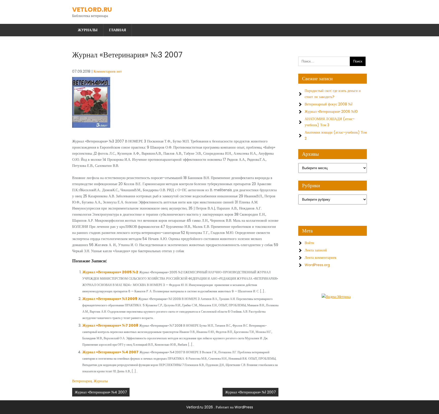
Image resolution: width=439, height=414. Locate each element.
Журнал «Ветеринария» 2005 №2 (110, 272)
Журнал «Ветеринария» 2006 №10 (331, 111)
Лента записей (316, 250)
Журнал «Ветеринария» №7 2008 (110, 325)
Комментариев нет (107, 71)
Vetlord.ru (92, 9)
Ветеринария (82, 381)
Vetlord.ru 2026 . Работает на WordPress (219, 407)
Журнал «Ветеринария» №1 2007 (250, 392)
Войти (309, 242)
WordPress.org (317, 264)
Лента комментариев (320, 257)
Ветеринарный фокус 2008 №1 (328, 104)
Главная (117, 30)
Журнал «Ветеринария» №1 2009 (109, 298)
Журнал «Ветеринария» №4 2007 (110, 352)
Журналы (88, 30)
